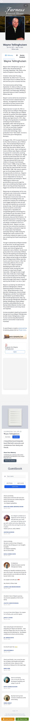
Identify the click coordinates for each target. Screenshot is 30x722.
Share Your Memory (10, 460)
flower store (22, 330)
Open (15, 352)
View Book (7, 437)
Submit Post (15, 486)
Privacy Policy (11, 715)
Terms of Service (19, 715)
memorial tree (23, 328)
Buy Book (16, 437)
